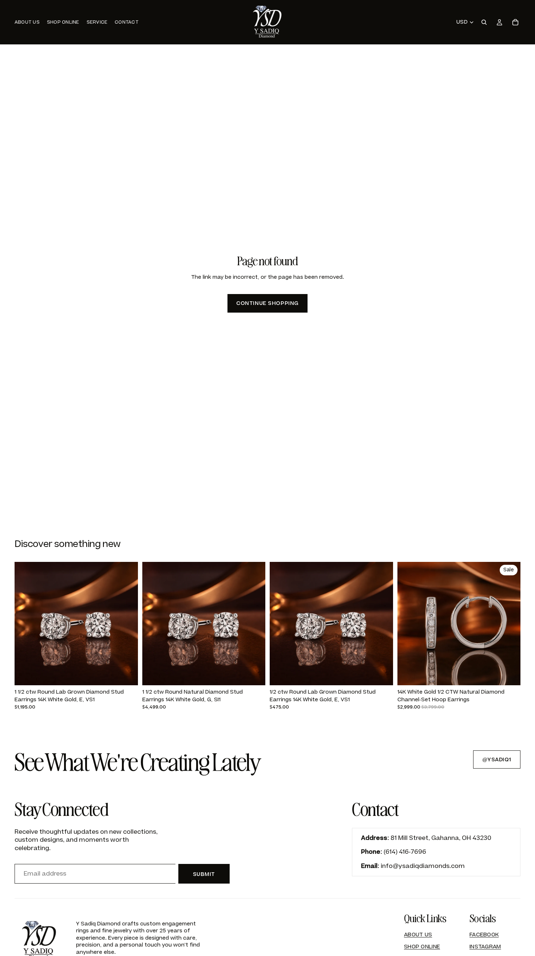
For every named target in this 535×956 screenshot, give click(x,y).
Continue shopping (267, 303)
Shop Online (422, 947)
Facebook (484, 935)
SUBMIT (204, 874)
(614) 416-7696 (405, 852)
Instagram (485, 947)
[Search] (484, 22)
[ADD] (126, 674)
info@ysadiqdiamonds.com (423, 866)
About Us (418, 935)
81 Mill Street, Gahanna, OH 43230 (441, 838)
